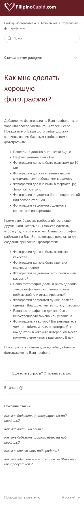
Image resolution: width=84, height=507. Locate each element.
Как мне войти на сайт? (23, 429)
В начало (11, 387)
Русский (69, 497)
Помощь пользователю (20, 23)
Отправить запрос (58, 373)
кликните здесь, (37, 347)
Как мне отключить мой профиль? (31, 451)
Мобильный (49, 23)
